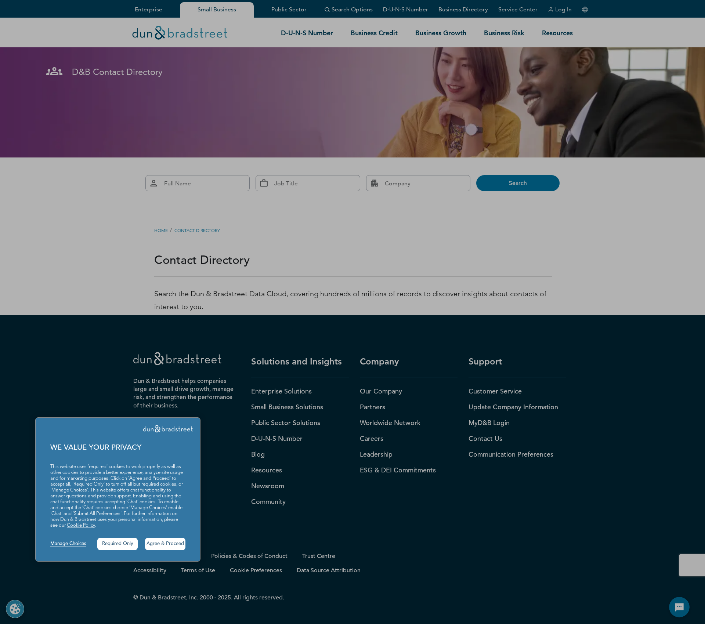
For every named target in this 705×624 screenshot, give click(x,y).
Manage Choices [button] (68, 543)
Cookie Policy (81, 525)
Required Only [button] (117, 543)
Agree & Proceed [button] (165, 543)
